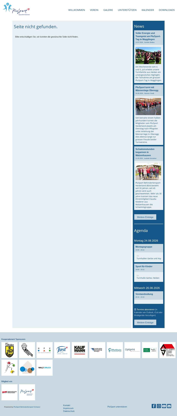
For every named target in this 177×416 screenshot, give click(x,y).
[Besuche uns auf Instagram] (159, 406)
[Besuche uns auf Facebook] (154, 406)
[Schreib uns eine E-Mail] (169, 406)
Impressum (68, 408)
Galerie (108, 10)
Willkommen (76, 10)
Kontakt (66, 405)
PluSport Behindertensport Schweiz (27, 407)
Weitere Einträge (145, 217)
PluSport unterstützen (117, 406)
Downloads (167, 10)
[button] (148, 253)
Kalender (148, 10)
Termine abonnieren (145, 309)
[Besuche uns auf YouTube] (164, 406)
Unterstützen (127, 10)
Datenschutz (69, 411)
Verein (94, 10)
